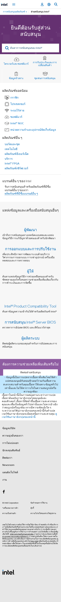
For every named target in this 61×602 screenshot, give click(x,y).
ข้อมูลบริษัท (8, 428)
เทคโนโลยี (11, 149)
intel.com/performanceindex (22, 534)
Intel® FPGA (12, 163)
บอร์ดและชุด (12, 144)
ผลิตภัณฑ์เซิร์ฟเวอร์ (16, 168)
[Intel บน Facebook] (3, 492)
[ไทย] (49, 4)
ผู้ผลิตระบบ (30, 338)
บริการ (9, 159)
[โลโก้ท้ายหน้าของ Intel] (8, 572)
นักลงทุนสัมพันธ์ (11, 450)
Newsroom (8, 465)
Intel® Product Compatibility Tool (30, 306)
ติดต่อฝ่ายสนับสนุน (30, 372)
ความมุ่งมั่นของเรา (12, 435)
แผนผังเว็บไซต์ (10, 472)
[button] (30, 257)
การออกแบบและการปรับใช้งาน (30, 248)
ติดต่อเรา (7, 457)
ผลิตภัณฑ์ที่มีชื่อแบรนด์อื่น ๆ (21, 193)
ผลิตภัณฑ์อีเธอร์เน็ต (16, 154)
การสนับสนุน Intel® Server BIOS (30, 322)
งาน (4, 479)
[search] (7, 48)
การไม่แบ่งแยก (10, 443)
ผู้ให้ (30, 271)
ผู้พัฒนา (30, 229)
